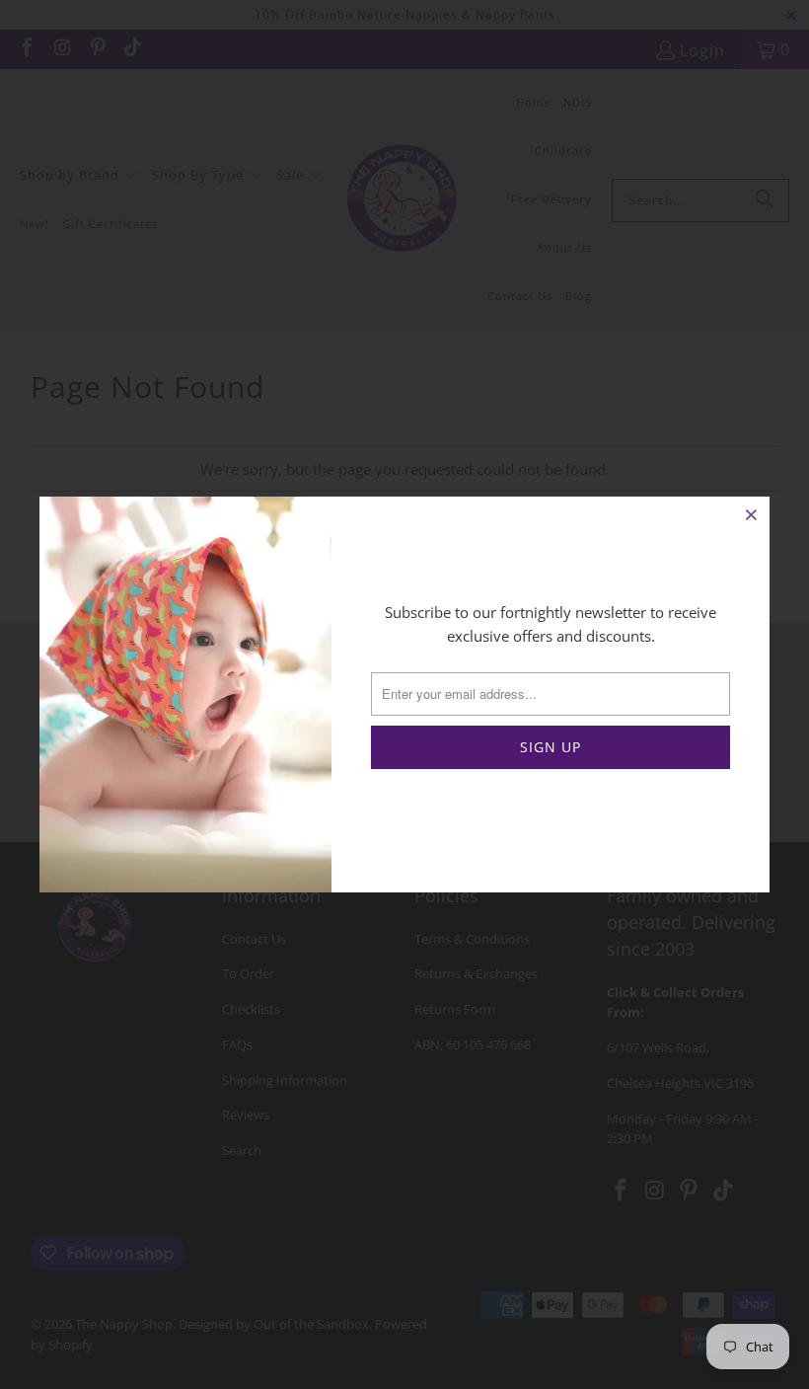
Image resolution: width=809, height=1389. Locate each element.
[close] (752, 514)
